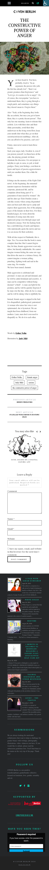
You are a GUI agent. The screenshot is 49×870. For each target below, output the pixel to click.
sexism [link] (31, 382)
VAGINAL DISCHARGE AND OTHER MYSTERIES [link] (32, 677)
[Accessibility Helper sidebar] (46, 3)
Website (11, 538)
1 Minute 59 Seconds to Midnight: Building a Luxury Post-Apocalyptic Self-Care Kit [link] (31, 651)
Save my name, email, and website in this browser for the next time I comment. (24, 551)
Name (10, 519)
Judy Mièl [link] (19, 382)
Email (10, 529)
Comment (12, 491)
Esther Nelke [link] (17, 377)
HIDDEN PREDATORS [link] (24, 401)
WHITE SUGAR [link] (32, 600)
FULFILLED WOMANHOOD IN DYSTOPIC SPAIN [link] (25, 414)
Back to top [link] (24, 864)
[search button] (32, 3)
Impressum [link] (24, 815)
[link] (37, 3)
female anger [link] (32, 377)
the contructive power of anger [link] (25, 387)
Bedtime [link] (32, 621)
